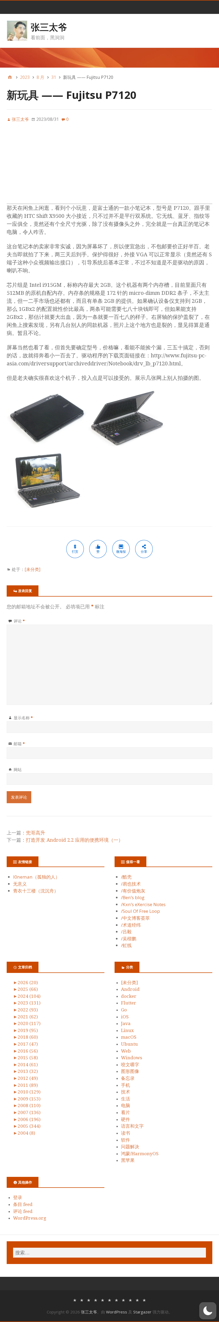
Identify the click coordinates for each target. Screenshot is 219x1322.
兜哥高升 (35, 833)
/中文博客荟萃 (135, 918)
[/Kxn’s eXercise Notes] (102, 1300)
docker (128, 996)
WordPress (116, 1312)
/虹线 (126, 945)
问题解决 (130, 1146)
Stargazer (142, 1312)
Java (126, 1023)
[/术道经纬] (123, 1300)
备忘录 (128, 1078)
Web (126, 1051)
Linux (127, 1030)
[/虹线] (144, 1300)
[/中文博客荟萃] (116, 1300)
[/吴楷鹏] (137, 1300)
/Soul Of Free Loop (140, 911)
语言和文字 (132, 1126)
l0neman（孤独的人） (36, 877)
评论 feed (23, 1211)
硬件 (125, 1119)
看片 (125, 1112)
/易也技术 (131, 884)
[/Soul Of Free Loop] (109, 1300)
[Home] (10, 77)
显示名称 (23, 717)
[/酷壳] (75, 1300)
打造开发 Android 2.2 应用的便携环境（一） (74, 840)
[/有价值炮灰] (89, 1300)
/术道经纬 (131, 925)
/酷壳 (126, 877)
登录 (17, 1197)
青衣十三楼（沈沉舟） (35, 891)
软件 (125, 1140)
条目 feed (23, 1204)
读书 (125, 1133)
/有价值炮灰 (133, 891)
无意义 (20, 884)
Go (124, 1009)
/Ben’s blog (132, 897)
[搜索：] (109, 1253)
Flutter (128, 1003)
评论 (19, 621)
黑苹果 (128, 1160)
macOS (128, 1037)
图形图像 (130, 1071)
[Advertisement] (109, 166)
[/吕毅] (130, 1300)
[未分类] (32, 569)
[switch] (207, 1310)
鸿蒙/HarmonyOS (140, 1153)
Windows (131, 1057)
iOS (125, 1016)
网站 (18, 769)
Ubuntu (129, 1044)
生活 (125, 1098)
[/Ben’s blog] (96, 1300)
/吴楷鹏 (128, 939)
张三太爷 (49, 27)
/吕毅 (126, 932)
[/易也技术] (82, 1300)
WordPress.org (29, 1218)
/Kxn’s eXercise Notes (143, 904)
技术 (125, 1092)
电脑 (125, 1105)
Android (130, 989)
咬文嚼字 (130, 1064)
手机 (125, 1085)
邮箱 (19, 743)
